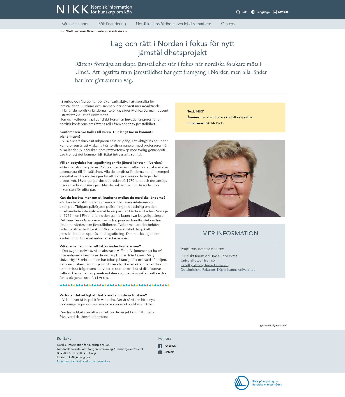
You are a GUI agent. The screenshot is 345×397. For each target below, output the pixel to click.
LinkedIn (169, 352)
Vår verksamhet (75, 24)
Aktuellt (69, 31)
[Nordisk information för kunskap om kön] (94, 10)
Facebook (170, 345)
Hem (62, 31)
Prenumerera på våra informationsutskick (83, 361)
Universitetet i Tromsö (198, 260)
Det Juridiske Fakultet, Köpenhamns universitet (218, 269)
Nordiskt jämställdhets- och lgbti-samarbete (173, 24)
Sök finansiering (112, 24)
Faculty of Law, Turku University (205, 265)
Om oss (227, 24)
